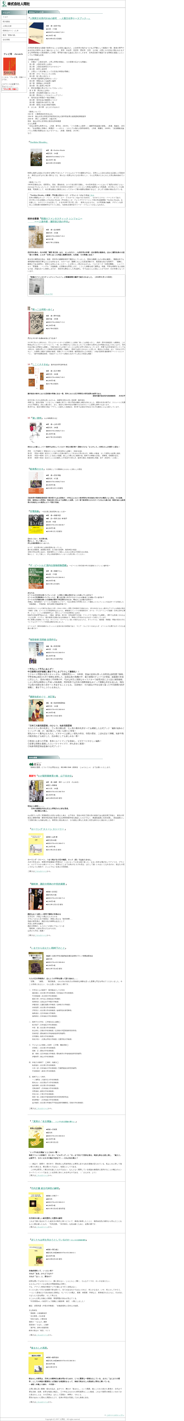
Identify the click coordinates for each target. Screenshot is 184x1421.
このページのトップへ (115, 1415)
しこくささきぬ (40, 364)
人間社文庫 (7, 26)
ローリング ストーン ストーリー (47, 829)
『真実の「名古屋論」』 (53, 1121)
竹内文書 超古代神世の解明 (45, 1188)
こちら (91, 195)
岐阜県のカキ (36, 469)
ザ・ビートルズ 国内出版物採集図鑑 (48, 565)
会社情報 (6, 40)
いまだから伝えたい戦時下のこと (48, 948)
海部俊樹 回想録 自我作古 (43, 639)
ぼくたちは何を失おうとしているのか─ (58, 1240)
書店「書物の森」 (10, 35)
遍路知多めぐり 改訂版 (42, 696)
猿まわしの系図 (39, 1348)
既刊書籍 (6, 22)
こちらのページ (41, 871)
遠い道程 (36, 418)
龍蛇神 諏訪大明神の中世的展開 (48, 884)
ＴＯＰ (5, 17)
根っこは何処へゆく (42, 309)
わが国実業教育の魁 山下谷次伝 (55, 776)
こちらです (48, 294)
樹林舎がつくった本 (11, 31)
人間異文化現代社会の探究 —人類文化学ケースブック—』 (60, 18)
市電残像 (34, 511)
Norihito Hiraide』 (39, 142)
